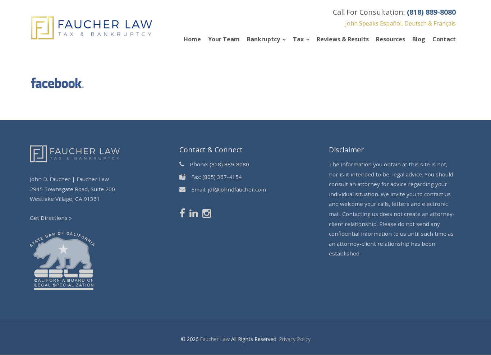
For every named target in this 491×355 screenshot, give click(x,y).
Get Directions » (51, 217)
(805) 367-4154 (222, 176)
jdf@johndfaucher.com (237, 189)
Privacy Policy (295, 339)
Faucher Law (215, 339)
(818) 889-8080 (229, 164)
